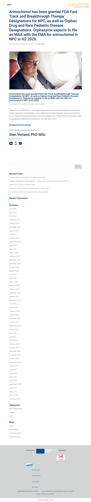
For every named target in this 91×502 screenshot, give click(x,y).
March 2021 (13, 340)
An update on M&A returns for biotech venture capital (28, 192)
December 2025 (15, 227)
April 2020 (13, 381)
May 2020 (12, 377)
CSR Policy (35, 481)
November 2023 (15, 264)
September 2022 (15, 300)
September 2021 (15, 326)
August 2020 (14, 366)
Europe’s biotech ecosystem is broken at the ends (27, 177)
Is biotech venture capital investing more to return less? (29, 188)
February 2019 (14, 399)
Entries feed (13, 429)
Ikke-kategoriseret (15, 409)
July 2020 (12, 370)
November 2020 (15, 355)
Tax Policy (35, 487)
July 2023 (12, 275)
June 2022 (13, 304)
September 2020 (15, 362)
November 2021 (15, 318)
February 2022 (14, 311)
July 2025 (12, 234)
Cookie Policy (36, 470)
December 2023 (15, 260)
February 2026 (14, 220)
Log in (11, 426)
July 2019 (12, 388)
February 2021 (14, 344)
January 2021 (14, 348)
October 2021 (14, 322)
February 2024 (14, 256)
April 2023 (13, 278)
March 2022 (13, 307)
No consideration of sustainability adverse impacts (58, 491)
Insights (12, 412)
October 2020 (14, 359)
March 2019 (13, 395)
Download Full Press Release (20, 125)
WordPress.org (14, 437)
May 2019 (12, 392)
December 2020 (15, 351)
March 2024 (13, 253)
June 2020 (13, 373)
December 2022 (15, 293)
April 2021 (13, 337)
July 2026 (12, 209)
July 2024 (12, 245)
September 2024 (15, 242)
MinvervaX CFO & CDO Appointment (22, 185)
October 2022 (14, 296)
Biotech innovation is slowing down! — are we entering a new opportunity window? (39, 181)
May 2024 (12, 249)
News (11, 416)
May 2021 (12, 333)
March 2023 (13, 282)
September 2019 (15, 384)
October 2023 (14, 267)
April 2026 (13, 216)
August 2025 (14, 231)
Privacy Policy (36, 476)
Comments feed (15, 433)
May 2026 (12, 212)
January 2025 (14, 238)
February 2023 (14, 285)
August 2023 (14, 271)
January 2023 (14, 289)
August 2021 (14, 329)
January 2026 (14, 223)
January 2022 (14, 315)
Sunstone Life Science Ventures (22, 44)
